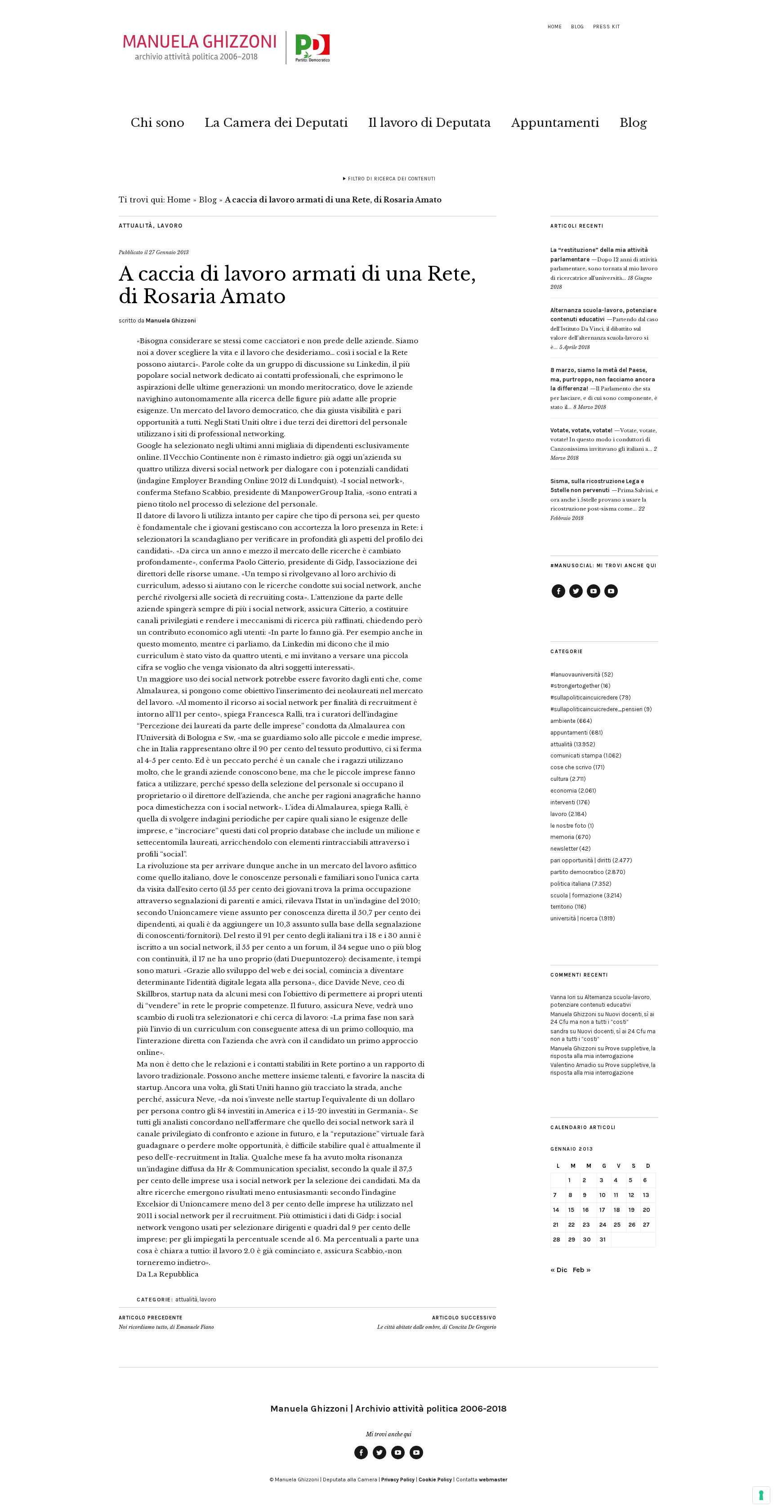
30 (587, 1239)
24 (602, 1224)
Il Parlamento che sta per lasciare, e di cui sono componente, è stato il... (603, 388)
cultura (559, 779)
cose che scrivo (571, 767)
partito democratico (577, 872)
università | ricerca (574, 918)
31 (602, 1239)
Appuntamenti (555, 123)
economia (563, 790)
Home (555, 27)
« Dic (558, 1269)
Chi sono (157, 123)
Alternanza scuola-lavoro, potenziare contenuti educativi (600, 1001)
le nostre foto (568, 825)
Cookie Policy (435, 1479)
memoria (562, 837)
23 (586, 1224)
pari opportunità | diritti (580, 860)
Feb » (582, 1269)
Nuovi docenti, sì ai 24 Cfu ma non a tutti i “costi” (602, 1018)
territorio (561, 906)
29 (571, 1239)
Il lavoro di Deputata (429, 123)
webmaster (493, 1479)
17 (602, 1209)
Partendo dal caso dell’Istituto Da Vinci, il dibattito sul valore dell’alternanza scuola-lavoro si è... (604, 328)
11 (616, 1195)
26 (632, 1224)
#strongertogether (574, 685)
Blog (577, 27)
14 (556, 1209)
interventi (562, 802)
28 (556, 1239)
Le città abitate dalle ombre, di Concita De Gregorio (436, 1323)
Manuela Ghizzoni (171, 320)
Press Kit (606, 27)
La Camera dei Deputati (276, 123)
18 (617, 1209)
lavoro (170, 225)
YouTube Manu (593, 597)
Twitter (576, 597)
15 (571, 1209)
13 (646, 1195)
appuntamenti (569, 732)
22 (571, 1224)
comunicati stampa (576, 755)
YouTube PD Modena (611, 597)
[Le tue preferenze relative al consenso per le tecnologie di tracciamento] (761, 1495)
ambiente (563, 720)
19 (631, 1209)
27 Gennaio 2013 (169, 252)
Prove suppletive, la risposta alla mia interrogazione (603, 1052)
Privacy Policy (398, 1479)
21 (555, 1224)
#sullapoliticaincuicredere (584, 697)
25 (617, 1224)
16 (586, 1209)
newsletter (564, 848)
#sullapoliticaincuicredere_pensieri (596, 709)
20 (646, 1209)
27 (646, 1224)
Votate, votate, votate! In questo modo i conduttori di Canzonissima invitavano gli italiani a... (603, 439)
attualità (136, 225)
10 (602, 1195)
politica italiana (570, 883)
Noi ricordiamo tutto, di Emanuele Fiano (166, 1323)
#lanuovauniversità (575, 674)
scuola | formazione (576, 895)
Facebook (558, 597)
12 (631, 1195)
